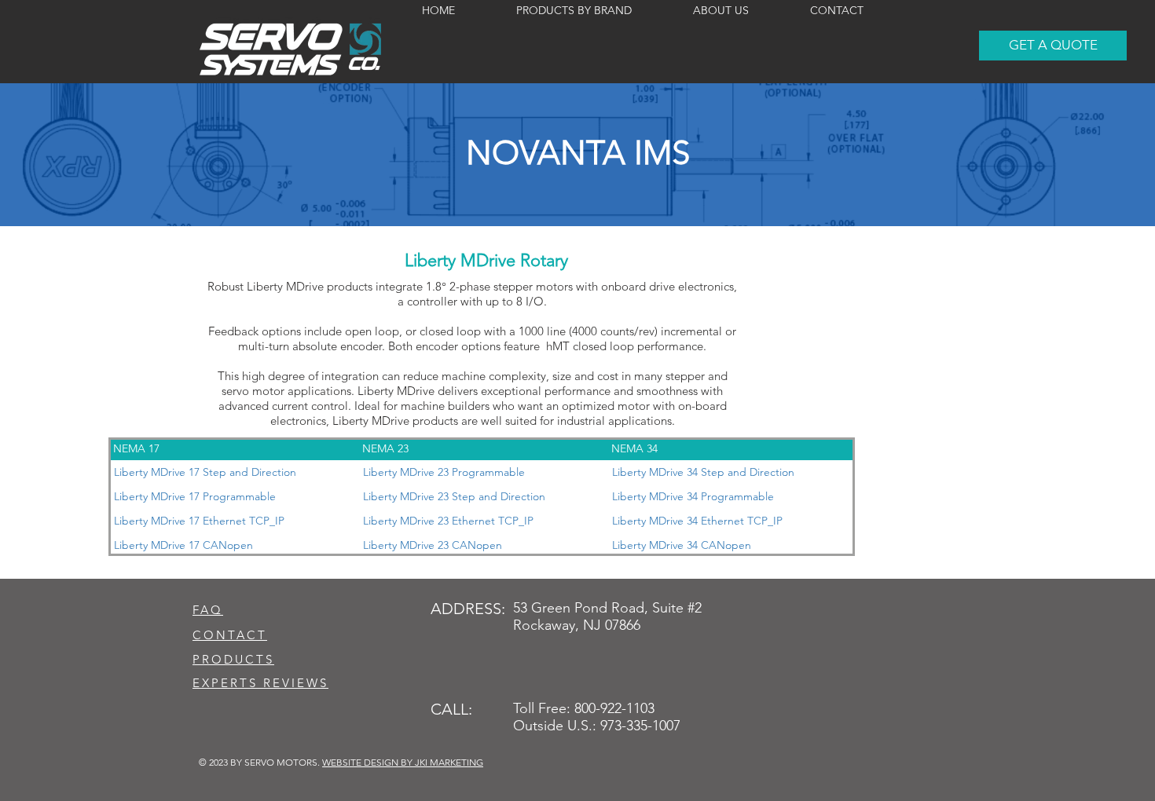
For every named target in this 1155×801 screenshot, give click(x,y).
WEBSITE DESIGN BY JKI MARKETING (402, 762)
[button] (1053, 45)
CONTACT (229, 634)
